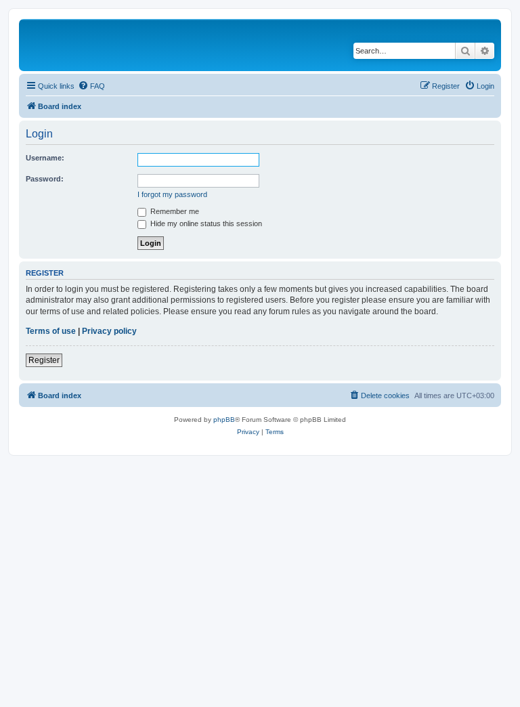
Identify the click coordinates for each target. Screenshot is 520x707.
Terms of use (51, 331)
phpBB (224, 419)
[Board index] (114, 45)
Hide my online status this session (205, 223)
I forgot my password (172, 194)
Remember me (173, 211)
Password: (45, 179)
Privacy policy (109, 331)
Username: (45, 158)
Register (44, 360)
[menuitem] (91, 86)
